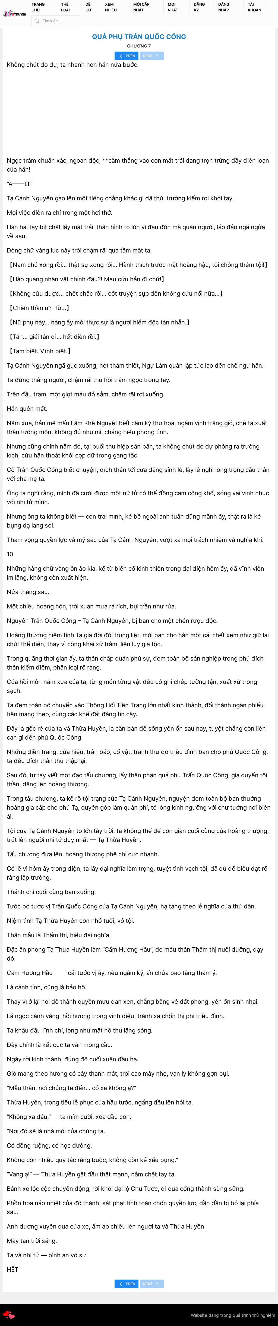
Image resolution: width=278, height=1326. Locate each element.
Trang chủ (38, 7)
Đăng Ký (199, 7)
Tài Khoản (254, 7)
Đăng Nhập (223, 7)
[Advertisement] (139, 113)
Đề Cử (88, 7)
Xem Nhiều (111, 7)
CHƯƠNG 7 (139, 46)
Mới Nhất (173, 7)
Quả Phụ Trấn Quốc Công (139, 37)
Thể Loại (65, 7)
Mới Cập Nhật (141, 7)
